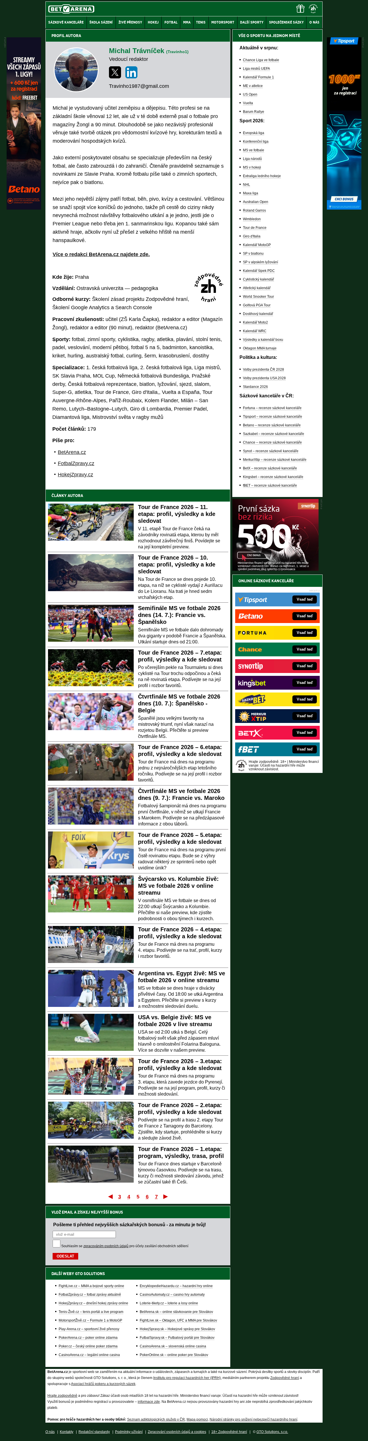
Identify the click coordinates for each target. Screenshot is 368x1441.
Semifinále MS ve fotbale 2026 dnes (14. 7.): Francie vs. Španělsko (179, 615)
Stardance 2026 (255, 387)
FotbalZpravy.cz (76, 463)
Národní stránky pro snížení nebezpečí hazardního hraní (253, 1419)
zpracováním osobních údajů (106, 1246)
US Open (250, 94)
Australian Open (255, 202)
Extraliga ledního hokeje (262, 176)
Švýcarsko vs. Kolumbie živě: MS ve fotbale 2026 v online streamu (178, 886)
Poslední (166, 1196)
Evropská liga (253, 133)
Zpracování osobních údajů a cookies (177, 1432)
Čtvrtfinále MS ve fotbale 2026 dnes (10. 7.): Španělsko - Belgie (179, 703)
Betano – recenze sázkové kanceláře (272, 425)
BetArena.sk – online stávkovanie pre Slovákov (176, 1312)
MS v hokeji (252, 167)
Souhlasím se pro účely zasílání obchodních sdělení (124, 1246)
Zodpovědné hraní (284, 1378)
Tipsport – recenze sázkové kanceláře (272, 417)
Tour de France (255, 228)
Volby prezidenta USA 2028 (264, 378)
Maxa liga (250, 193)
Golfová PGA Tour (257, 305)
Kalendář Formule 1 (258, 77)
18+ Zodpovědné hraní (229, 1432)
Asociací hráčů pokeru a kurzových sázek (103, 1384)
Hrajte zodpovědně (62, 1396)
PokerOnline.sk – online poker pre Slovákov (174, 1355)
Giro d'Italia (251, 236)
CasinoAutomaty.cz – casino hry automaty (172, 1295)
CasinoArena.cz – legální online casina (89, 1355)
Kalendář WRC (255, 331)
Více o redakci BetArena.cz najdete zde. (101, 254)
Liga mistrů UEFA (256, 69)
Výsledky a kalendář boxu (263, 340)
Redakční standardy (94, 1432)
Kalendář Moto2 (255, 322)
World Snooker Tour (258, 297)
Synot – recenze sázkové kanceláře (270, 451)
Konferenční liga (256, 142)
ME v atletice (253, 86)
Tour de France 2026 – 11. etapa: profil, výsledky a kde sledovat (176, 514)
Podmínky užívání (129, 1432)
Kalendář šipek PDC (259, 271)
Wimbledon (252, 219)
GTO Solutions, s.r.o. (272, 1432)
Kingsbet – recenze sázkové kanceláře (273, 477)
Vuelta (248, 103)
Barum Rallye (253, 112)
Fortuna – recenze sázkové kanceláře (272, 408)
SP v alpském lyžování (260, 262)
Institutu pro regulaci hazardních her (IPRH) (187, 1378)
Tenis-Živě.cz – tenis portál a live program (91, 1312)
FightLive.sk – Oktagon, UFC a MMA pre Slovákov (178, 1320)
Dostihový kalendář (258, 314)
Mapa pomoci (197, 1419)
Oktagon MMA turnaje (260, 348)
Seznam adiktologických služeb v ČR (156, 1419)
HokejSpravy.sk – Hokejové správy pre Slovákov (177, 1329)
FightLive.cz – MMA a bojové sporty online (91, 1286)
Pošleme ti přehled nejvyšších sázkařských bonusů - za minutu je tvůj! (129, 1224)
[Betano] (24, 208)
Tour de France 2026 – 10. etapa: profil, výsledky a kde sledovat (176, 564)
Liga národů (252, 159)
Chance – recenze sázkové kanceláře (272, 442)
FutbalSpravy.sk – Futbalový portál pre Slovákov (177, 1338)
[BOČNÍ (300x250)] (275, 569)
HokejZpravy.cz (75, 474)
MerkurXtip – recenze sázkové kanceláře (274, 460)
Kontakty (66, 1432)
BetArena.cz (72, 452)
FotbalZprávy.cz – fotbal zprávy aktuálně (90, 1295)
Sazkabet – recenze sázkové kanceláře (273, 434)
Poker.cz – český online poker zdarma (88, 1346)
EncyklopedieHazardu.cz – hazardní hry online (176, 1286)
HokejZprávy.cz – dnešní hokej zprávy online (93, 1303)
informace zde (149, 1402)
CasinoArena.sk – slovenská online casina (173, 1346)
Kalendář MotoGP (257, 245)
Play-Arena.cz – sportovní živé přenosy (89, 1329)
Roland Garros (254, 210)
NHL (246, 185)
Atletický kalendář (257, 288)
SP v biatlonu (253, 254)
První (110, 1196)
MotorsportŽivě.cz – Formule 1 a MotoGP (90, 1320)
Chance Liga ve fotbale (261, 60)
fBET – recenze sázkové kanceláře (270, 485)
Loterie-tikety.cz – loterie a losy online (169, 1303)
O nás (50, 1432)
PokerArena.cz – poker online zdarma (88, 1338)
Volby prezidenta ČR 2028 (263, 369)
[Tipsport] (344, 208)
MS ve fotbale (253, 150)
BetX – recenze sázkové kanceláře (270, 468)
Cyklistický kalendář (258, 279)
